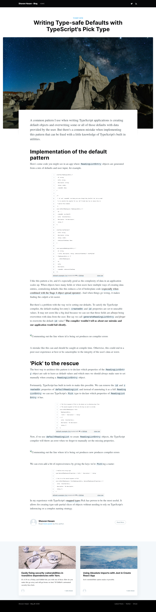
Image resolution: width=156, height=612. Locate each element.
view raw (100, 275)
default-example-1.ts (60, 275)
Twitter (128, 604)
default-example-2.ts (63, 431)
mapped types (73, 500)
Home (42, 3)
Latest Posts (119, 604)
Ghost (135, 604)
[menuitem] (42, 3)
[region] (78, 224)
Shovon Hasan (47, 521)
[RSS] (136, 3)
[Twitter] (132, 3)
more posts (47, 524)
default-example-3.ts (60, 495)
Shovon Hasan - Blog (28, 3)
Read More (120, 522)
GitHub (81, 275)
